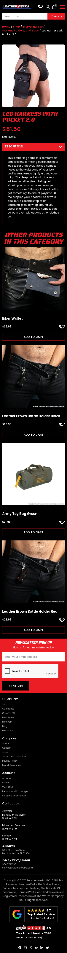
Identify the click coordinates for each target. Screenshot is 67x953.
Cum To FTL (8, 713)
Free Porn (7, 721)
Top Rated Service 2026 (33, 933)
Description (14, 146)
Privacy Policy (9, 761)
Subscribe (15, 686)
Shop (16, 26)
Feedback (7, 730)
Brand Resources (11, 765)
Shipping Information (14, 795)
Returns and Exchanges (15, 791)
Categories (8, 708)
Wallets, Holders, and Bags (20, 30)
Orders (5, 782)
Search (58, 16)
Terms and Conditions (14, 756)
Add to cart (34, 337)
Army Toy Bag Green (19, 514)
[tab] (33, 147)
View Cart (7, 787)
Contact (6, 748)
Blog (4, 726)
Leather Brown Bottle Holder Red (30, 612)
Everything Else (33, 26)
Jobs (5, 752)
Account (7, 778)
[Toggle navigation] (62, 7)
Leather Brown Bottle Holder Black (31, 416)
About (5, 743)
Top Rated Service (41, 914)
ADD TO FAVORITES (62, 327)
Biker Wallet (12, 318)
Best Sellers (8, 717)
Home (6, 26)
